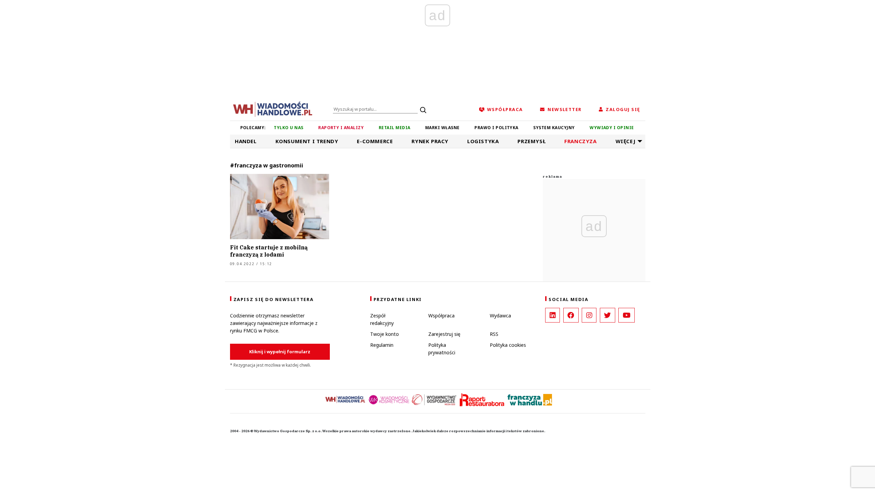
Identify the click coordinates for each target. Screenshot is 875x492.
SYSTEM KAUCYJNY (554, 128)
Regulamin (381, 345)
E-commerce (375, 141)
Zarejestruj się (444, 334)
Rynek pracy (430, 141)
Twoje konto (384, 334)
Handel (246, 141)
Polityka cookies (508, 345)
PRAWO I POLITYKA (496, 128)
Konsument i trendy (306, 141)
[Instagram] (589, 315)
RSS (494, 334)
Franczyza (580, 141)
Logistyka (483, 141)
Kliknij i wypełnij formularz (279, 351)
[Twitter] (607, 315)
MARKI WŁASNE (442, 128)
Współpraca (441, 315)
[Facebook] (571, 315)
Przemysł (531, 141)
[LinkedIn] (552, 315)
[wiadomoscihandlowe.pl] (272, 108)
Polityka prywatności (441, 349)
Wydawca (500, 315)
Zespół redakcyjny (382, 319)
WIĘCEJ (626, 141)
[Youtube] (626, 315)
